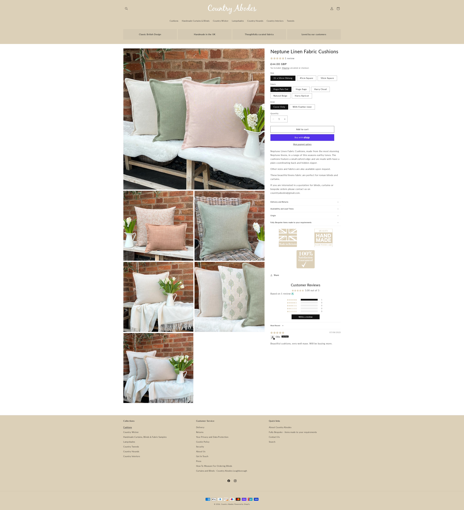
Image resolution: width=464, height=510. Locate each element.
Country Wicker (131, 432)
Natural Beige (280, 96)
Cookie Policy (203, 442)
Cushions (127, 427)
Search (272, 442)
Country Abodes (227, 504)
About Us (200, 451)
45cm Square (306, 78)
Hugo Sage (301, 89)
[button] (126, 8)
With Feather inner (302, 107)
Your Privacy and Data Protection (212, 437)
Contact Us (274, 437)
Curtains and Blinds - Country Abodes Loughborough (221, 471)
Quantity (274, 113)
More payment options (302, 144)
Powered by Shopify (242, 504)
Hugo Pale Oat (280, 89)
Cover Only (279, 107)
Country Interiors (131, 456)
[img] (277, 332)
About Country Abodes (280, 427)
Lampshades (129, 442)
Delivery (200, 427)
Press (198, 461)
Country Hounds (131, 451)
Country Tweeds (131, 446)
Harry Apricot (302, 96)
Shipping (285, 68)
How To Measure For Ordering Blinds (214, 466)
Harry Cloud (320, 89)
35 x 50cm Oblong (282, 78)
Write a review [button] (306, 317)
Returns (199, 432)
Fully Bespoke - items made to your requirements (293, 432)
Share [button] (276, 275)
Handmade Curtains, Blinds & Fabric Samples (145, 437)
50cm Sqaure (327, 78)
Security (200, 446)
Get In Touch (202, 456)
